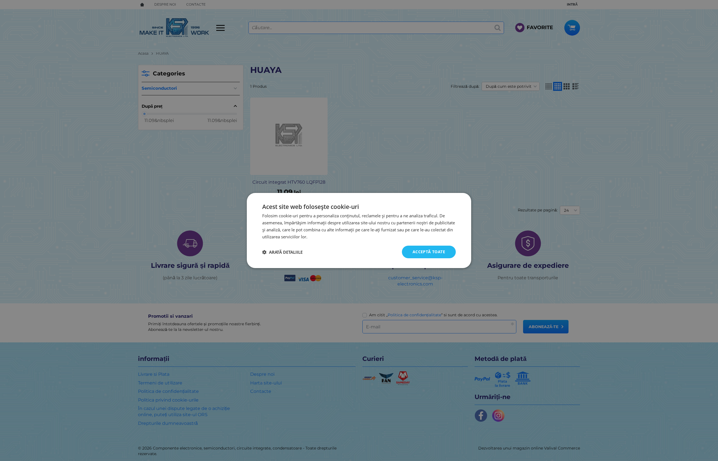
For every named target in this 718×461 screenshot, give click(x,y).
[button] (282, 252)
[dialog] (359, 230)
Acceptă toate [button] (429, 251)
